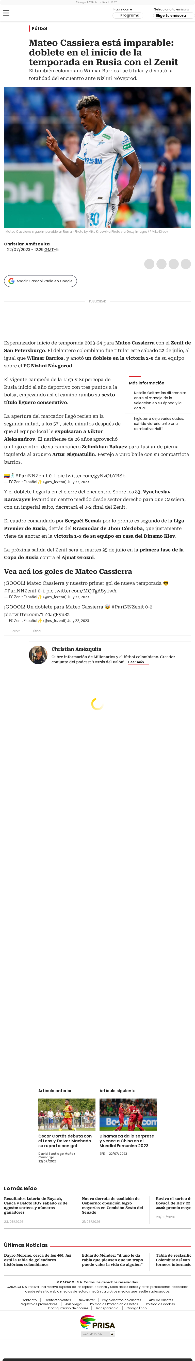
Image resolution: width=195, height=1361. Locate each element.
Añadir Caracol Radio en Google (45, 281)
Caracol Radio (24, 13)
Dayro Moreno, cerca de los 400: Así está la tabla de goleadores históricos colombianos (37, 1260)
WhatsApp (186, 264)
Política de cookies (160, 1304)
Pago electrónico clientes (121, 1300)
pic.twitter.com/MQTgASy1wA (81, 590)
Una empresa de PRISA (97, 1321)
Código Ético (136, 1308)
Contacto (29, 1300)
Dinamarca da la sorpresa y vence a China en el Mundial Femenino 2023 (127, 1141)
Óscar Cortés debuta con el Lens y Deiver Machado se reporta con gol (65, 1141)
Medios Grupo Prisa (97, 1334)
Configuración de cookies (68, 1308)
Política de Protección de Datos (114, 1304)
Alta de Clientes (161, 1300)
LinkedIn (174, 264)
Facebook (149, 264)
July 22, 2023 (78, 481)
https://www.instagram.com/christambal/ (59, 244)
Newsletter (86, 1300)
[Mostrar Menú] (6, 13)
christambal (53, 244)
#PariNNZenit (31, 475)
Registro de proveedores (38, 1304)
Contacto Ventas (57, 1300)
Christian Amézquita (27, 244)
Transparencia (107, 1308)
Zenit (16, 631)
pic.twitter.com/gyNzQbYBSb (91, 475)
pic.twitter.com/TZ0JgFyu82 (37, 614)
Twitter (161, 264)
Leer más (136, 662)
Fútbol (39, 28)
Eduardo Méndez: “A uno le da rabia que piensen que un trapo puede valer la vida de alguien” (112, 1260)
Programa (129, 15)
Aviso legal (73, 1304)
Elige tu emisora (171, 15)
